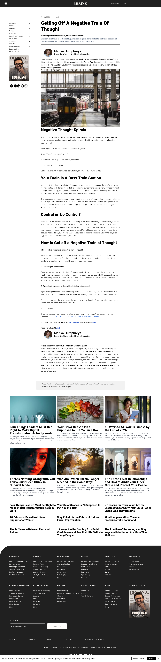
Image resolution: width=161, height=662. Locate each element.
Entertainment (14, 46)
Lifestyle (12, 33)
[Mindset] (29, 31)
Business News (14, 49)
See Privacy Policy (88, 658)
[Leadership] (29, 28)
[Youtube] (22, 85)
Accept (151, 658)
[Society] (29, 44)
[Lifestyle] (29, 33)
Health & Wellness (16, 36)
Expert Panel (14, 51)
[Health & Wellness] (29, 36)
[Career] (29, 25)
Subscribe (115, 3)
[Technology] (29, 41)
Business (12, 23)
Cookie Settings (138, 658)
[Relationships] (29, 38)
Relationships (14, 38)
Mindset (12, 31)
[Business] (29, 23)
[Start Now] (33, 436)
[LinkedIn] (18, 85)
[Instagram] (11, 85)
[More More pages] (38, 577)
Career (11, 26)
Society (12, 44)
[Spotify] (25, 85)
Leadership (13, 28)
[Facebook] (15, 85)
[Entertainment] (29, 46)
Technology (13, 41)
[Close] (158, 658)
